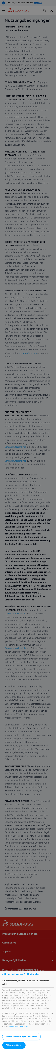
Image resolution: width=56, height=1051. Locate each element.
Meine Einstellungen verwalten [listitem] (21, 1037)
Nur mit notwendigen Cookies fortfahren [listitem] (22, 974)
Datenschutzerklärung (19, 1027)
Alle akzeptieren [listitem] (14, 1045)
